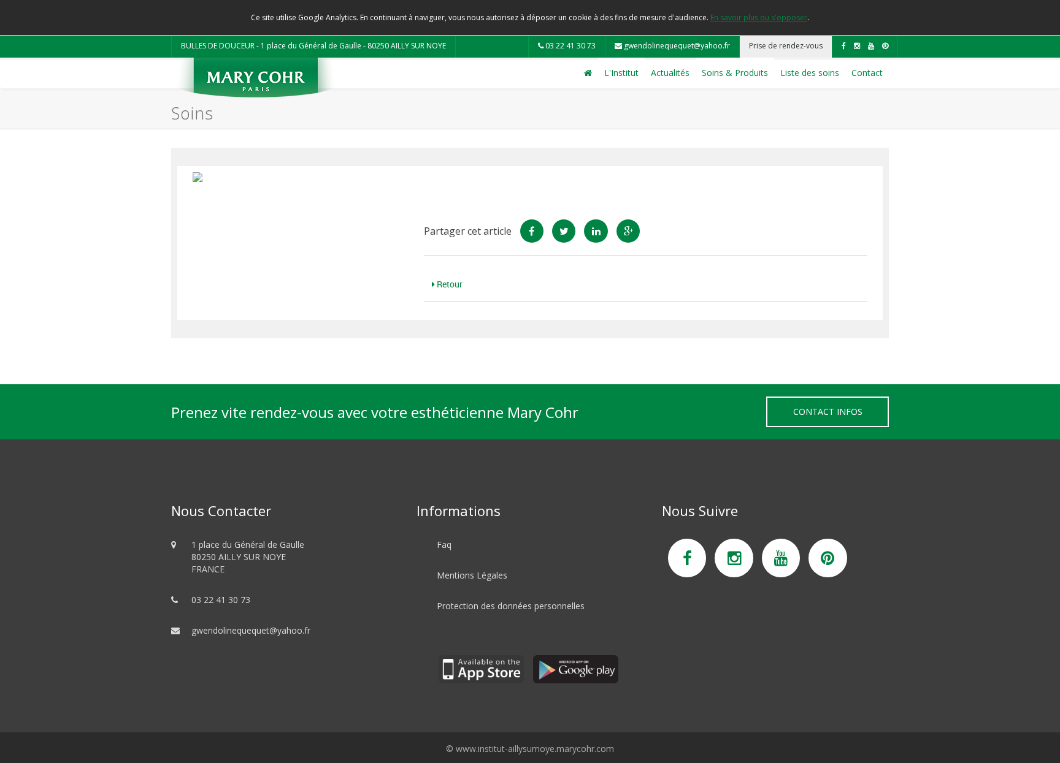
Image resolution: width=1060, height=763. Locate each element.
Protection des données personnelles (511, 606)
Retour (449, 284)
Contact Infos (827, 411)
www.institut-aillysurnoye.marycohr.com (535, 748)
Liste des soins (809, 72)
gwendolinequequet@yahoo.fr (676, 45)
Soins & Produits (735, 72)
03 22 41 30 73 (569, 45)
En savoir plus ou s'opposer (758, 17)
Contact (867, 72)
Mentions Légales (472, 575)
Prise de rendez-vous (786, 45)
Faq (444, 544)
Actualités (670, 72)
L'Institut (621, 72)
